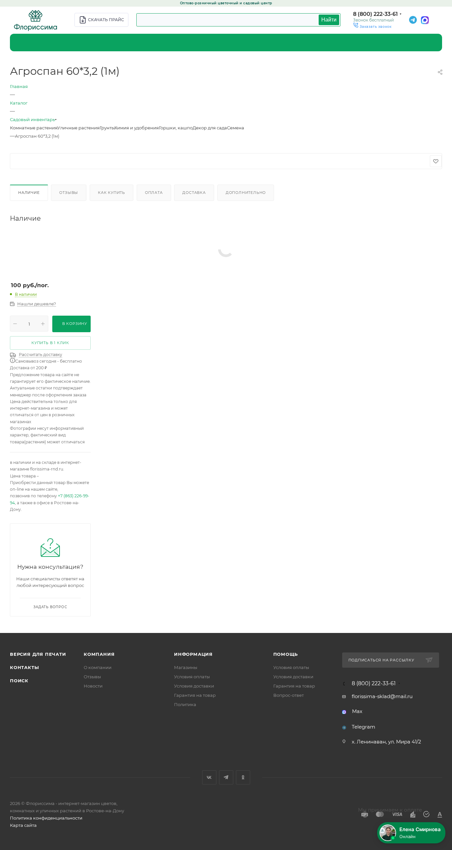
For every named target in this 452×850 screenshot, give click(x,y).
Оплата (154, 192)
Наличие (29, 192)
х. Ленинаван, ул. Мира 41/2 (386, 741)
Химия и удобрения (136, 127)
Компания (99, 654)
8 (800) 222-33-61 (375, 14)
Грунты (107, 127)
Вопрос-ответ (288, 695)
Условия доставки (194, 686)
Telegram (363, 727)
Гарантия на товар (195, 695)
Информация (193, 654)
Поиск (19, 680)
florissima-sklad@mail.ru (382, 696)
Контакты (24, 667)
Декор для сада (210, 127)
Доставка (193, 192)
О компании (98, 667)
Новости (93, 686)
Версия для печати (38, 654)
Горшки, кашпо (176, 127)
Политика (185, 704)
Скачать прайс (106, 19)
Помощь (285, 654)
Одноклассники (243, 777)
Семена (235, 127)
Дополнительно (246, 192)
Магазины (185, 667)
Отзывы (68, 192)
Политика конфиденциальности (46, 818)
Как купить (111, 192)
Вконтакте (209, 777)
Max (357, 711)
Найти (329, 19)
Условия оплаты (192, 676)
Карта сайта (23, 825)
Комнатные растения (33, 127)
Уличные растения (78, 127)
